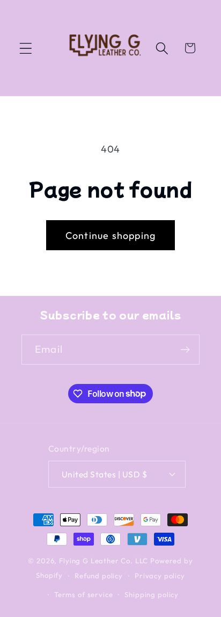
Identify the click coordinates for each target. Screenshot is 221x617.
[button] (26, 48)
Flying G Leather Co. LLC (103, 560)
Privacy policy (160, 575)
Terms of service (83, 594)
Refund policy (99, 575)
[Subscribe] (185, 350)
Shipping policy (151, 594)
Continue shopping (110, 235)
